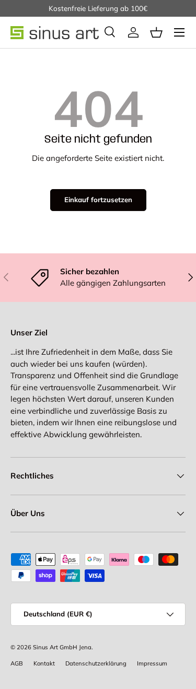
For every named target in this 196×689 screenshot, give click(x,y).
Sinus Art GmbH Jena (62, 647)
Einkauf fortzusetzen (98, 199)
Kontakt (44, 663)
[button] (156, 32)
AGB (16, 663)
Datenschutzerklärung (95, 663)
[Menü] (179, 32)
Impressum (152, 663)
